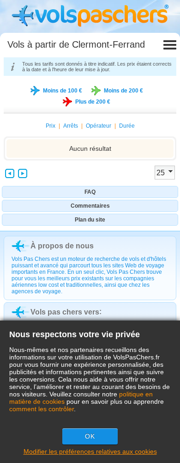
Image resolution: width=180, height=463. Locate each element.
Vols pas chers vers (64, 312)
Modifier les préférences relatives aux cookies (90, 451)
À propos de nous (62, 246)
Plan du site (90, 219)
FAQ (90, 192)
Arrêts (70, 126)
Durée (127, 126)
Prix (50, 126)
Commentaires (90, 206)
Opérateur (98, 126)
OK (90, 436)
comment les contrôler (41, 409)
